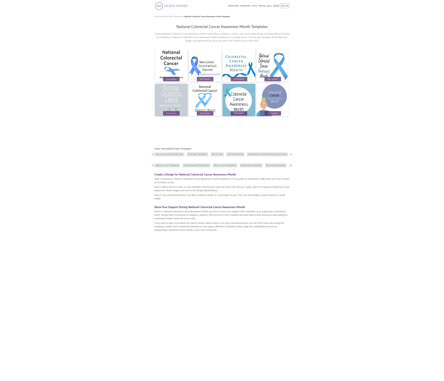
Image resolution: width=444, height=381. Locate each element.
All (155, 16)
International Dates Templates (170, 16)
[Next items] (291, 154)
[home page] (171, 6)
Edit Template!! (171, 79)
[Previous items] (152, 154)
